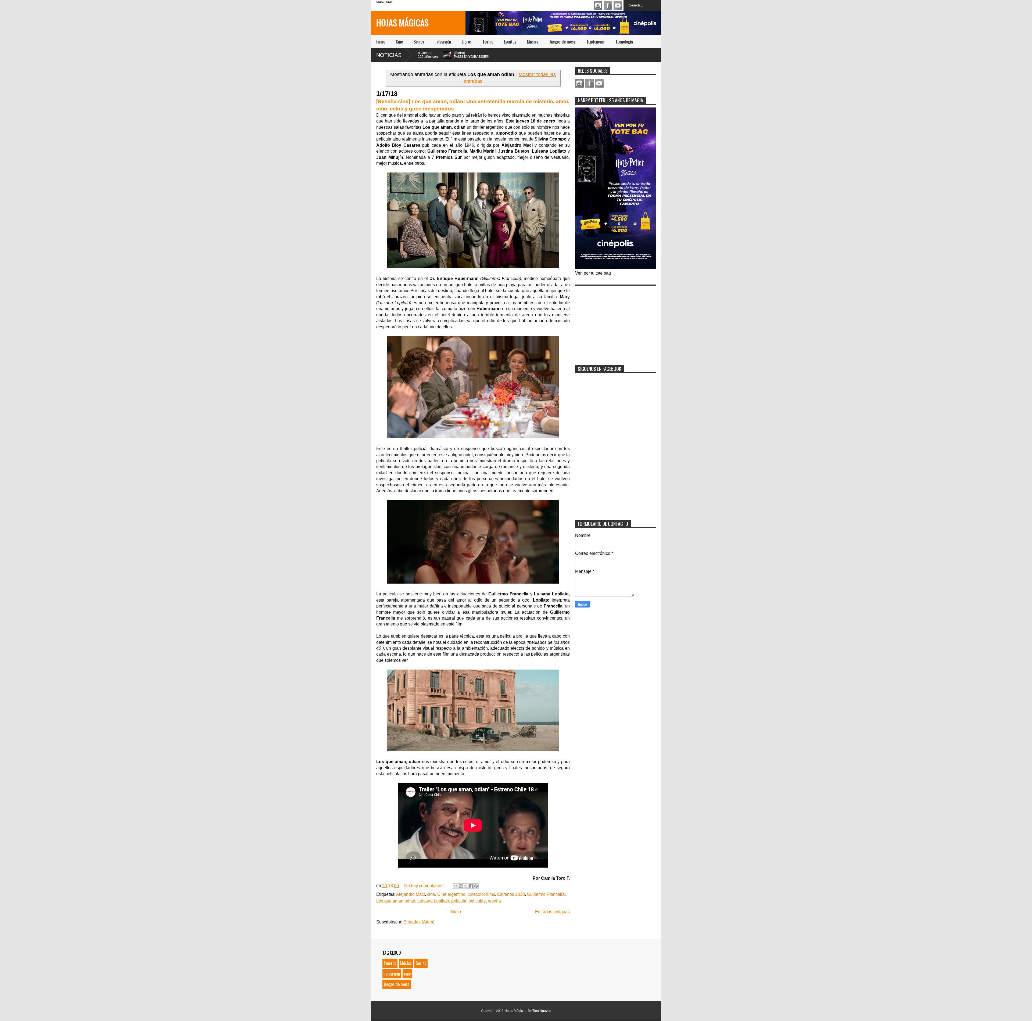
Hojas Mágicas (402, 22)
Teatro (487, 41)
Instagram (598, 5)
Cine (399, 41)
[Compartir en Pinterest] (476, 886)
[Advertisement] (615, 321)
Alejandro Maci (410, 894)
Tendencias (595, 41)
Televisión (443, 41)
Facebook (608, 5)
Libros (467, 41)
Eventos (510, 41)
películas (477, 901)
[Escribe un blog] (460, 886)
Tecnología (624, 41)
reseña (494, 901)
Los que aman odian (395, 901)
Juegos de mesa (562, 41)
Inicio (380, 41)
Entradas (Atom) (418, 922)
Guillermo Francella (546, 894)
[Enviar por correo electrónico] (455, 886)
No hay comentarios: (424, 885)
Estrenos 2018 (511, 894)
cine (431, 894)
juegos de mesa (397, 984)
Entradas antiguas (552, 911)
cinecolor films (481, 894)
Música (533, 41)
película (458, 901)
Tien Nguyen (541, 1011)
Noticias (389, 55)
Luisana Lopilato (433, 901)
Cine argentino (451, 894)
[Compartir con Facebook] (471, 886)
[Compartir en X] (465, 886)
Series (419, 41)
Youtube (618, 5)
